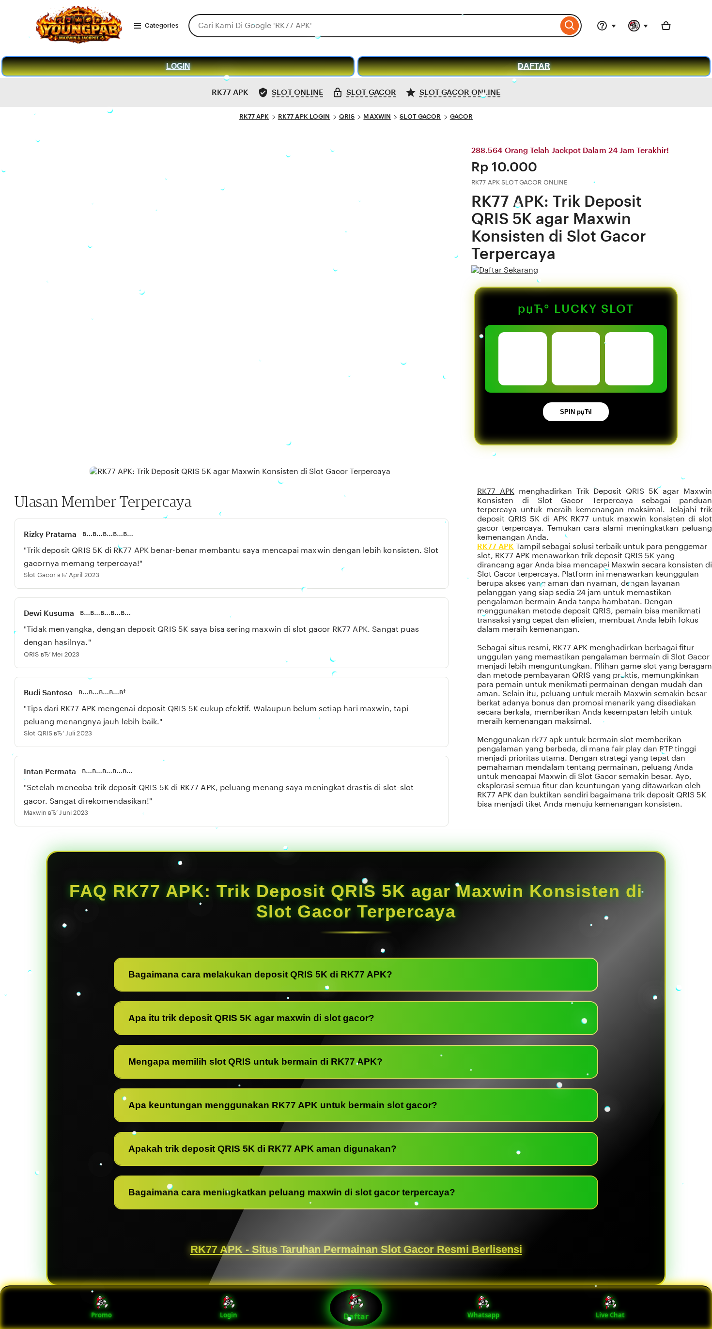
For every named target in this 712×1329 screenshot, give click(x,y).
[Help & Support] (606, 25)
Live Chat (610, 1315)
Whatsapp (483, 1315)
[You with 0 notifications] (638, 25)
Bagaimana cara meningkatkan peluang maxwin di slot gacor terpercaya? (291, 1192)
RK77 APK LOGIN (304, 116)
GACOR (461, 116)
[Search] (570, 25)
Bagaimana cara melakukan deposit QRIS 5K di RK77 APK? (260, 974)
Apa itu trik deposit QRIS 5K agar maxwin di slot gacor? (251, 1018)
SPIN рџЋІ (576, 411)
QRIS (347, 116)
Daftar (356, 1316)
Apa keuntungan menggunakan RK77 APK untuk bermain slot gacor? (282, 1105)
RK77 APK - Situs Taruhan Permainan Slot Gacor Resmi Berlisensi (356, 1249)
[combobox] (373, 25)
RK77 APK (254, 116)
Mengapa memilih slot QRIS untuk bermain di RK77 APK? (255, 1061)
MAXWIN (377, 116)
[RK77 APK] (78, 41)
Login (228, 1315)
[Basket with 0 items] (666, 25)
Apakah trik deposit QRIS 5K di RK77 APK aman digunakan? (262, 1149)
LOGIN (178, 66)
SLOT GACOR (420, 116)
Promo (101, 1315)
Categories (161, 25)
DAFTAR (534, 66)
